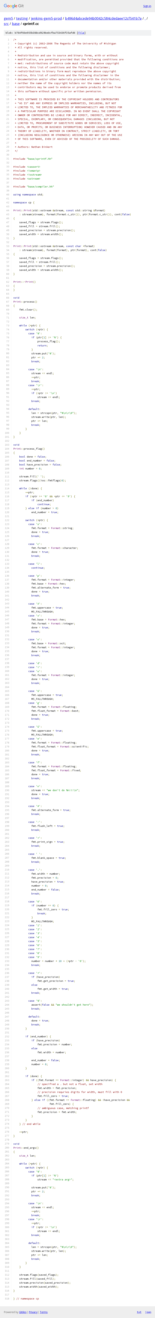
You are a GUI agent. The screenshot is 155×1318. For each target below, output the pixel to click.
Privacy (33, 1312)
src (6, 23)
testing (22, 18)
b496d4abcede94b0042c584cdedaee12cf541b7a (103, 18)
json (148, 1312)
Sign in (147, 6)
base (16, 23)
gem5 (8, 18)
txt (139, 1312)
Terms (44, 1312)
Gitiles (22, 1312)
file (81, 32)
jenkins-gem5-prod (46, 18)
